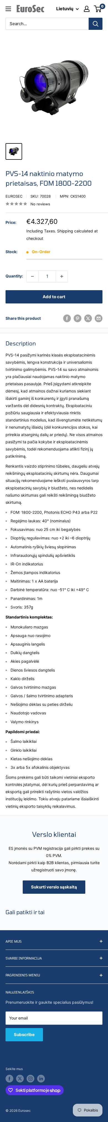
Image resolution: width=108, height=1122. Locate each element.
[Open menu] (8, 9)
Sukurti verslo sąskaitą (54, 887)
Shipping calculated (75, 231)
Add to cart (54, 296)
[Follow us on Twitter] (20, 1078)
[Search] (95, 24)
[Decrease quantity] (32, 276)
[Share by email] (98, 318)
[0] (97, 9)
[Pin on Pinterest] (77, 318)
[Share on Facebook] (67, 318)
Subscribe (24, 1034)
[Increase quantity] (62, 276)
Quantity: (14, 276)
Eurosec (14, 196)
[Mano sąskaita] (86, 9)
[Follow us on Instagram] (30, 1078)
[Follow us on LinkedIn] (41, 1078)
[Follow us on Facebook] (9, 1078)
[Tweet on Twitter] (88, 318)
